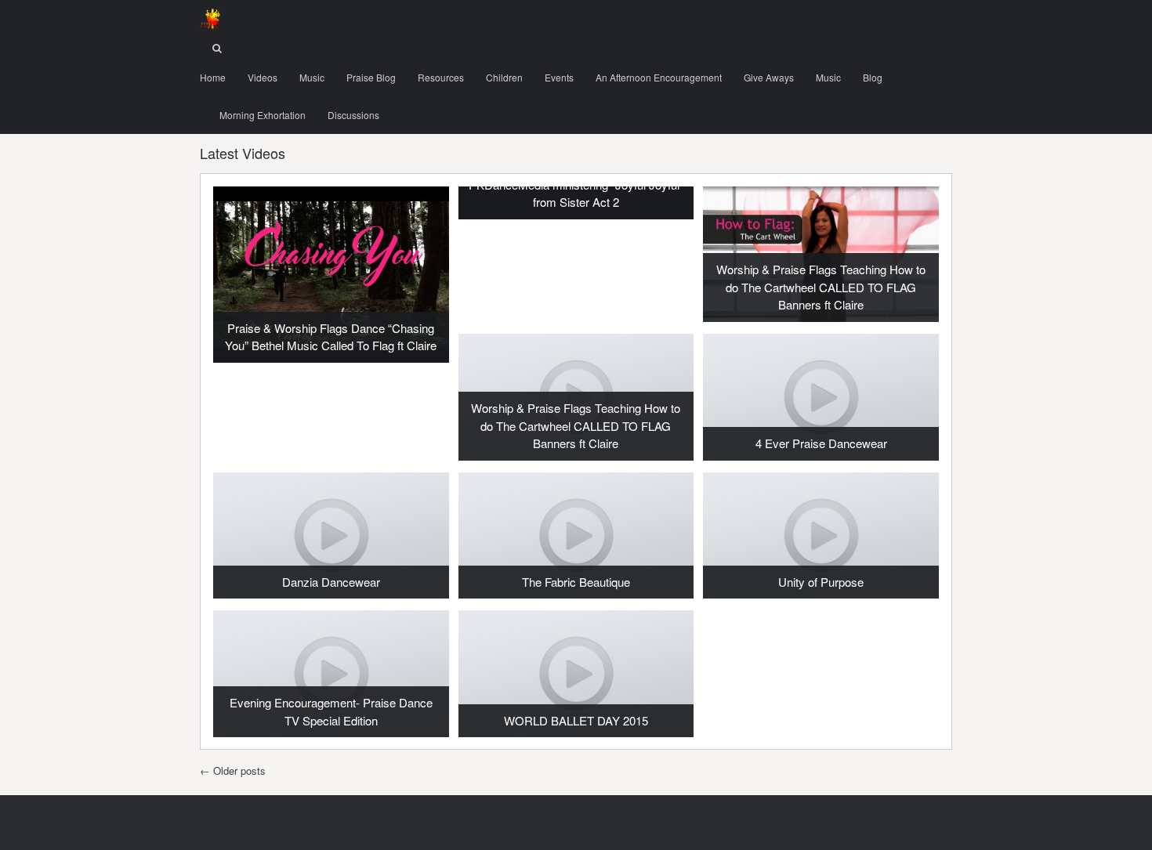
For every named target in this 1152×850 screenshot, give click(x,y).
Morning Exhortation (262, 114)
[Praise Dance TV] (210, 19)
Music (311, 77)
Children (504, 77)
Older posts (233, 770)
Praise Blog (371, 77)
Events (559, 77)
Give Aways (769, 77)
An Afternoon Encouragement (659, 77)
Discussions (353, 114)
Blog (872, 77)
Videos (262, 77)
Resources (441, 77)
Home (213, 77)
